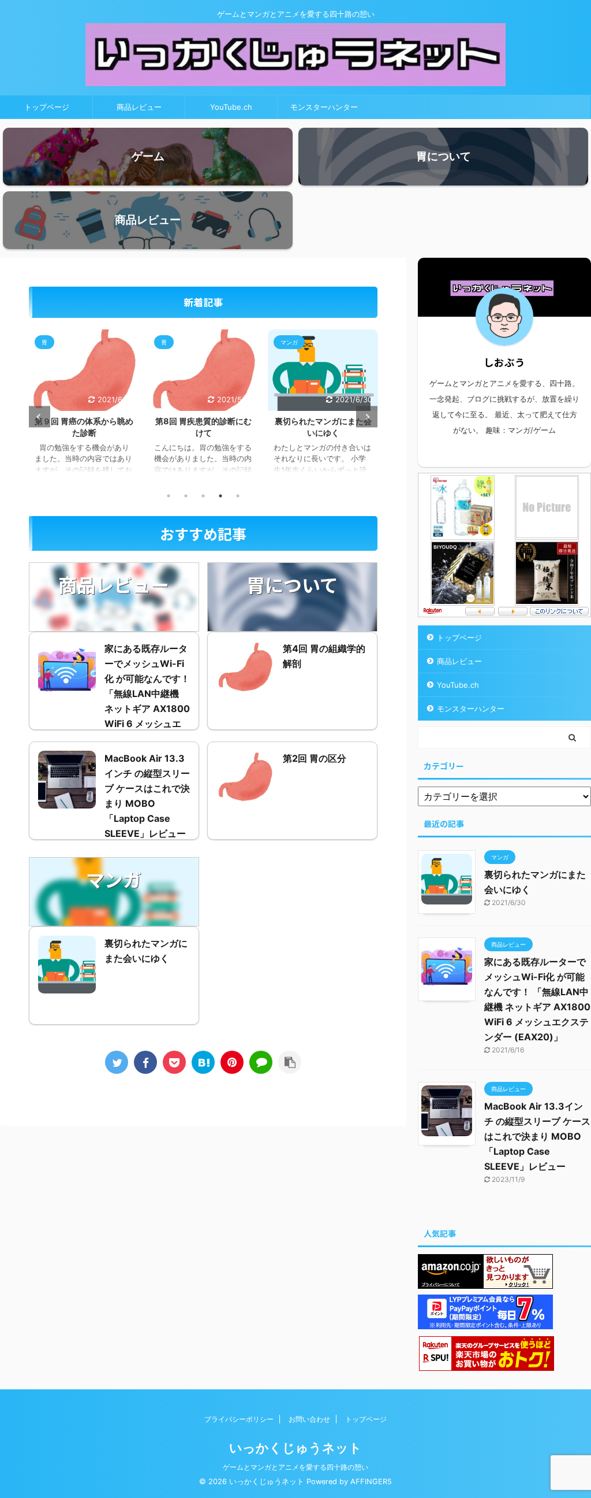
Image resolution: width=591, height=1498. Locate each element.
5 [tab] (238, 496)
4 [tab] (220, 496)
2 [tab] (186, 496)
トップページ (46, 107)
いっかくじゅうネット (295, 1447)
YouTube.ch (231, 107)
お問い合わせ (309, 1419)
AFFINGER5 (371, 1481)
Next (366, 417)
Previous (39, 417)
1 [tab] (168, 496)
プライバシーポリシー (239, 1419)
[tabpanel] (84, 407)
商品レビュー (139, 107)
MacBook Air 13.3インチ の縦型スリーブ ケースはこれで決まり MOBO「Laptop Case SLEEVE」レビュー (537, 1136)
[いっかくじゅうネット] (203, 1062)
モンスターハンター (324, 107)
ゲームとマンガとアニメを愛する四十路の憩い (295, 1467)
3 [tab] (203, 496)
